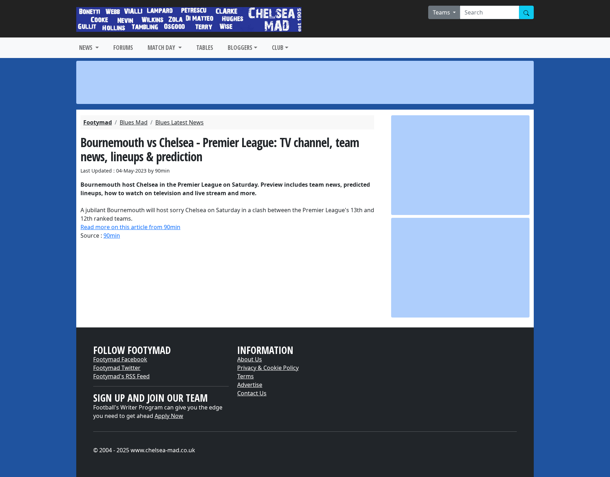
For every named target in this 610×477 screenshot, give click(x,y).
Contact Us (252, 393)
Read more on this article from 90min (130, 227)
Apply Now (169, 416)
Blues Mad (134, 122)
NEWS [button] (86, 47)
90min (111, 235)
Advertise (249, 385)
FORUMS (123, 47)
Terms (245, 376)
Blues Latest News (179, 122)
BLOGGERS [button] (240, 47)
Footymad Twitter (116, 368)
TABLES (204, 47)
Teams (442, 12)
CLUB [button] (277, 47)
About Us (249, 359)
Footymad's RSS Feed (121, 376)
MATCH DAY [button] (162, 47)
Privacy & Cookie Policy (268, 368)
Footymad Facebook (120, 359)
